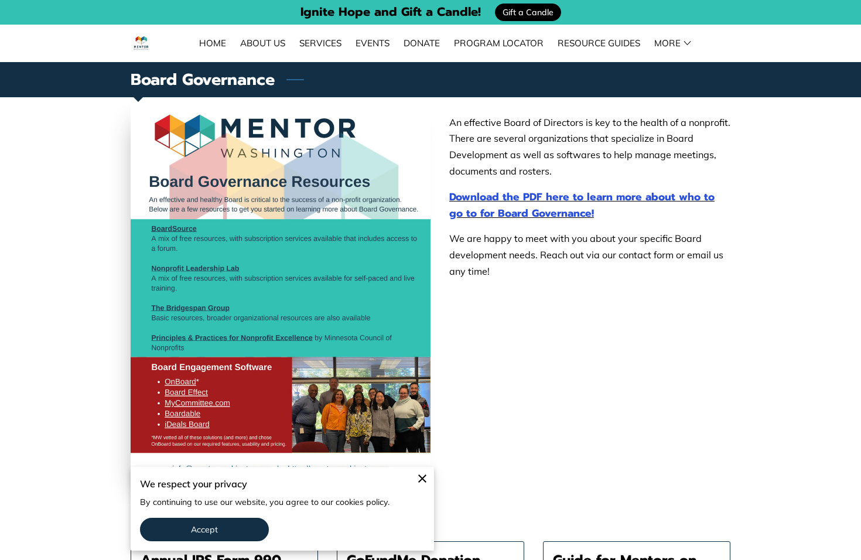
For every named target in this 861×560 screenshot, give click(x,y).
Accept (204, 529)
